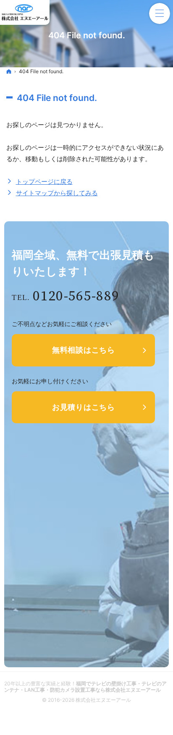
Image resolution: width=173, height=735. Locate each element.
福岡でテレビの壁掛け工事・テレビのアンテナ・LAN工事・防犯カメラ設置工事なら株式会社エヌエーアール (85, 686)
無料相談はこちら (83, 349)
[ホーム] (8, 71)
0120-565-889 (76, 296)
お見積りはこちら (83, 407)
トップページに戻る (44, 182)
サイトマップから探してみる (57, 193)
